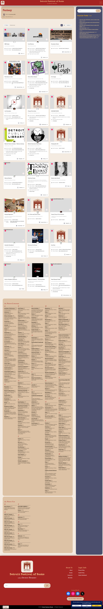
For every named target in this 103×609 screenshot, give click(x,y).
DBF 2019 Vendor (8, 521)
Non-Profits (47, 396)
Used (19, 543)
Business (6, 416)
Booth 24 (37, 184)
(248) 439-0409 (31, 191)
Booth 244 (37, 284)
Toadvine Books (31, 178)
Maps (46, 323)
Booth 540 (37, 81)
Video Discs (61, 418)
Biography (20, 158)
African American (66, 295)
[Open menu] (101, 2)
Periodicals (47, 442)
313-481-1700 (8, 155)
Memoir (47, 339)
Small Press (61, 356)
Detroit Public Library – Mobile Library (14, 143)
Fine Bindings (21, 447)
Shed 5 (63, 115)
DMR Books (7, 44)
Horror (22, 53)
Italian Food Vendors (36, 377)
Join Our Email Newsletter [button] (75, 598)
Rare (60, 312)
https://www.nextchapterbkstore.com (64, 286)
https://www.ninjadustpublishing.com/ (18, 83)
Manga (44, 289)
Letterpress (34, 401)
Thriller (60, 386)
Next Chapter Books (55, 279)
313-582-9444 (31, 88)
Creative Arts (21, 371)
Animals (44, 57)
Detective (20, 382)
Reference (61, 315)
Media (46, 330)
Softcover (20, 535)
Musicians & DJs (49, 367)
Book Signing (7, 506)
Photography (48, 453)
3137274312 (31, 252)
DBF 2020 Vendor (8, 525)
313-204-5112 (31, 155)
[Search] (98, 10)
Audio (5, 357)
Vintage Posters (62, 440)
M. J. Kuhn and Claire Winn (34, 214)
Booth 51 (60, 219)
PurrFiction (31, 44)
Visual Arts (61, 449)
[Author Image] (14, 42)
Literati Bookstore (9, 245)
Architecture (7, 337)
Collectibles (20, 340)
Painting (47, 423)
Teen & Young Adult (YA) (64, 380)
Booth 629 (60, 182)
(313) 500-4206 (55, 291)
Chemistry (20, 324)
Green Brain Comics (32, 76)
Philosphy (47, 450)
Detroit (19, 386)
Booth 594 (37, 48)
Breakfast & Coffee (8, 406)
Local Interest (34, 423)
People (46, 438)
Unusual (60, 404)
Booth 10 (60, 148)
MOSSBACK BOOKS (55, 111)
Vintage (44, 158)
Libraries (33, 412)
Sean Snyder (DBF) (12, 14)
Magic (46, 312)
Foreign (20, 457)
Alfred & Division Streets (18, 148)
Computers (20, 352)
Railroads (61, 308)
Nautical (47, 388)
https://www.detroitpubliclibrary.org (18, 149)
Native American (49, 383)
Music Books (48, 363)
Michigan (47, 350)
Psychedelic (48, 484)
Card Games (21, 308)
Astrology (6, 350)
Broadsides (7, 411)
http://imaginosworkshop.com (40, 286)
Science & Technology (64, 334)
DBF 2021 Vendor (8, 529)
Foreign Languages (22, 461)
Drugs (19, 395)
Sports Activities (62, 368)
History (33, 356)
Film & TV (20, 442)
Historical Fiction (19, 87)
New (19, 524)
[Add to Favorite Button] (23, 39)
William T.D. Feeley (32, 245)
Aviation (6, 379)
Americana (6, 321)
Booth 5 (13, 249)
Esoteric (20, 421)
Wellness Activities (63, 456)
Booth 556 (14, 48)
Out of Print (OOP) (49, 416)
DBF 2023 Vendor (8, 536)
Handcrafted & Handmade (37, 342)
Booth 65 (60, 283)
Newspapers (48, 392)
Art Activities (7, 341)
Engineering (21, 410)
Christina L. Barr (9, 76)
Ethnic (19, 429)
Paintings (47, 426)
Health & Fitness (35, 348)
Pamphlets (47, 430)
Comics (20, 347)
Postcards (47, 476)
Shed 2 (17, 81)
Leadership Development (37, 395)
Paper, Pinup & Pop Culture (57, 214)
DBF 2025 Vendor (8, 544)
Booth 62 (37, 218)
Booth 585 (14, 182)
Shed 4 (40, 249)
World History (62, 467)
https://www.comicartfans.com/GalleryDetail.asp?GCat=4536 (17, 222)
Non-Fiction (20, 528)
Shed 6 (17, 115)
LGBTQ (33, 405)
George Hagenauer (9, 214)
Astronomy (7, 353)
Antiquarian (67, 124)
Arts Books (7, 346)
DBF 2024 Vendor (8, 540)
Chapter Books (21, 320)
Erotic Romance (21, 417)
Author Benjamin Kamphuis (11, 279)
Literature (33, 414)
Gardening (33, 317)
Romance (67, 254)
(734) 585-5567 (8, 256)
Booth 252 (14, 283)
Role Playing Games (63, 324)
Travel (60, 389)
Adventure (21, 187)
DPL (13, 148)
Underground (62, 400)
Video (60, 415)
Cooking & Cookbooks (23, 366)
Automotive (7, 376)
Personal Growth (49, 446)
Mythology (47, 376)
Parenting (47, 434)
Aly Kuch (53, 245)
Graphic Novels (35, 329)
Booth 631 (14, 115)
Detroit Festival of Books (52, 1)
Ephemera (20, 414)
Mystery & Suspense (49, 372)
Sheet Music (61, 347)
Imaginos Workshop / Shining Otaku (36, 279)
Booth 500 (60, 48)
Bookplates (7, 398)
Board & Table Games (9, 390)
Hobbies (33, 359)
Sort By (68, 25)
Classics (20, 332)
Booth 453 (37, 249)
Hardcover (20, 517)
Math (46, 327)
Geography (34, 322)
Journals (33, 384)
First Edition (20, 450)
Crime (19, 375)
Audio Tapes (7, 363)
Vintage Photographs (63, 435)
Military (47, 354)
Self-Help (61, 344)
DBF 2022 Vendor (8, 533)
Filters (7, 25)
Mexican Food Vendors (50, 346)
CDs (19, 312)
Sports (60, 364)
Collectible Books (22, 336)
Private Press (48, 480)
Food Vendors (21, 454)
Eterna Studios (8, 178)
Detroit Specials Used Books (34, 143)
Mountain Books (55, 44)
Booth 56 (13, 219)
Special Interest (62, 359)
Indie (32, 374)
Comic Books (43, 91)
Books (5, 402)
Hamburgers (34, 337)
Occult (46, 404)
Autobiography (7, 367)
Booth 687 (37, 115)
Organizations (48, 407)
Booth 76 (60, 115)
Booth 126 (60, 249)
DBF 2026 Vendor (8, 547)
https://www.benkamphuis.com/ (17, 285)
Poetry (46, 466)
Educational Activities (23, 405)
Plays (46, 462)
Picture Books (48, 458)
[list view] (64, 25)
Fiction (19, 510)
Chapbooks (20, 315)
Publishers (47, 487)
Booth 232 (14, 81)
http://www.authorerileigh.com (64, 82)
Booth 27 (37, 148)
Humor (33, 367)
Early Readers (21, 402)
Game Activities (35, 308)
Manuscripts (48, 319)
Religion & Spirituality (63, 319)
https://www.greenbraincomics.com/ (41, 82)
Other (46, 412)
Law (32, 391)
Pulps (46, 490)
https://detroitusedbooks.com (40, 149)
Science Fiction (66, 151)
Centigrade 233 (54, 143)
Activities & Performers (9, 308)
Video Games (62, 423)
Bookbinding (7, 395)
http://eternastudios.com (16, 184)
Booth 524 (60, 81)
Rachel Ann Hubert (55, 178)
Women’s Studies (62, 462)
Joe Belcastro (8, 111)
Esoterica (20, 425)
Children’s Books (22, 327)
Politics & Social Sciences (50, 470)
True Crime (61, 393)
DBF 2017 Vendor (8, 514)
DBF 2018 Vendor (8, 518)
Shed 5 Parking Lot (19, 48)
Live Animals (34, 418)
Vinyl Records (44, 124)
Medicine (47, 335)
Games (33, 314)
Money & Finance (49, 358)
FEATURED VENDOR (22, 506)
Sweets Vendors (62, 373)
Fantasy (7, 10)
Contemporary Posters (23, 355)
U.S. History (61, 408)
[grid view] (62, 25)
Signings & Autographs (64, 351)
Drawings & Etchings (22, 390)
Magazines (67, 223)
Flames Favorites (32, 111)
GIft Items (33, 326)
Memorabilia (48, 342)
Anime (6, 328)
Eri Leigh (53, 76)
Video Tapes (61, 427)
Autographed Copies (9, 371)
